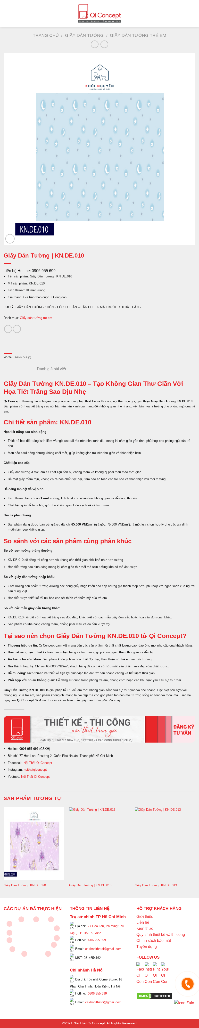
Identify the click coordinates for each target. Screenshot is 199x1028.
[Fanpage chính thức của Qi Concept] (140, 977)
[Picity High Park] (21, 919)
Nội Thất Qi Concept (38, 763)
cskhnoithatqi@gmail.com (103, 949)
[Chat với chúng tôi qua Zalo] (184, 1003)
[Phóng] (10, 238)
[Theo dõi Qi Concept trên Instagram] (148, 977)
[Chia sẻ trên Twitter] (17, 329)
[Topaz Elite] (36, 919)
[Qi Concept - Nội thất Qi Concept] (99, 13)
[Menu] (6, 13)
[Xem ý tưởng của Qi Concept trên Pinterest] (156, 977)
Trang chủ (46, 35)
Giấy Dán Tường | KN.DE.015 (90, 885)
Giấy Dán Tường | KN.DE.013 (156, 885)
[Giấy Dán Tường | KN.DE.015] (99, 843)
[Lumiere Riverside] (48, 954)
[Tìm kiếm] (193, 13)
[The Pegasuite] (57, 938)
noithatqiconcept (35, 769)
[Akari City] (12, 949)
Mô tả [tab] (8, 357)
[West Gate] (51, 919)
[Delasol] (54, 945)
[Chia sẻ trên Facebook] (8, 329)
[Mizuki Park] (24, 954)
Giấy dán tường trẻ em (138, 35)
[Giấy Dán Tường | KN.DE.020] (34, 843)
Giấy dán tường (84, 35)
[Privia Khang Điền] (9, 940)
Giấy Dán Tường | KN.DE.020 (25, 885)
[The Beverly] (9, 933)
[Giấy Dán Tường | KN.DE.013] (165, 843)
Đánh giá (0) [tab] (23, 357)
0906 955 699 (96, 940)
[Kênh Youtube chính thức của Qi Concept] (164, 977)
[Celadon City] (9, 924)
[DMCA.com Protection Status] (154, 996)
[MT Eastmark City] (57, 928)
